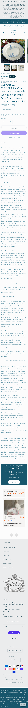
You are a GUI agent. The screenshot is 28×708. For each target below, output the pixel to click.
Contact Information (9, 547)
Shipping (3, 78)
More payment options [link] (14, 137)
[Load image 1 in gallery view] (7, 68)
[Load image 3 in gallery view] (21, 68)
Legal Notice (6, 551)
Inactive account (12, 516)
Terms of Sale (7, 563)
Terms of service (10, 679)
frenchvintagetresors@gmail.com (13, 616)
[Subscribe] (23, 627)
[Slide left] (1, 68)
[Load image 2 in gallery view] (14, 68)
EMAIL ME (14, 482)
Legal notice (15, 685)
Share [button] (4, 142)
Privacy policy (21, 677)
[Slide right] (26, 68)
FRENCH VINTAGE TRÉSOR (13, 674)
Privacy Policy (7, 555)
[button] (4, 32)
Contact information (11, 682)
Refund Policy (7, 559)
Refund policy (12, 677)
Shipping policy (19, 679)
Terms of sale (21, 682)
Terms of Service (8, 567)
